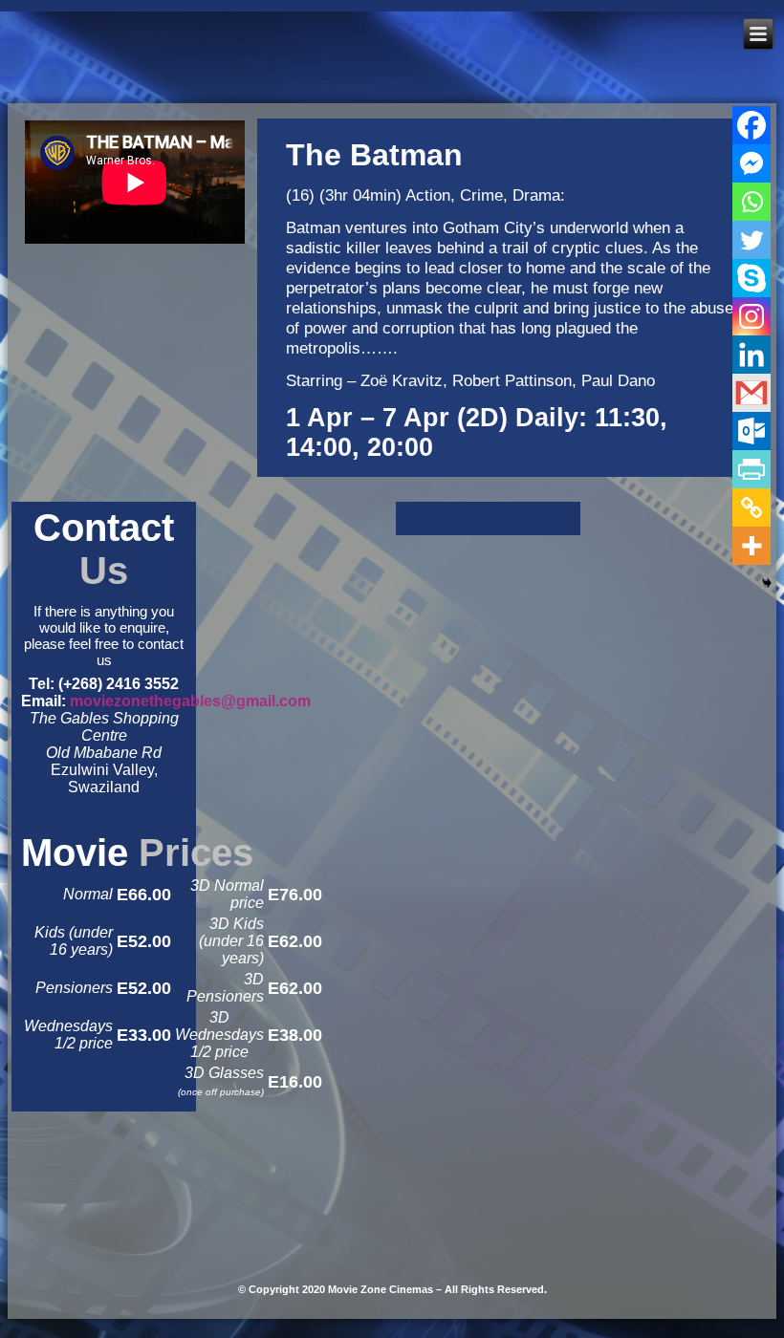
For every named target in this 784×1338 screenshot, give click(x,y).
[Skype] (751, 278)
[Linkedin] (751, 354)
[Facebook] (751, 125)
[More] (751, 546)
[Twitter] (751, 240)
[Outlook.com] (751, 431)
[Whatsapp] (751, 202)
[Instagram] (751, 316)
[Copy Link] (751, 507)
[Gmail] (751, 393)
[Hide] (766, 583)
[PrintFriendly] (751, 469)
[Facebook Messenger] (751, 163)
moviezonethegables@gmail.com (190, 701)
